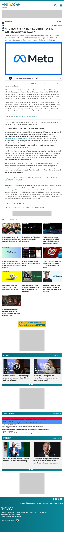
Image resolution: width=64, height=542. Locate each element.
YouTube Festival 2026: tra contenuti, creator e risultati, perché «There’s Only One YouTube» (24, 419)
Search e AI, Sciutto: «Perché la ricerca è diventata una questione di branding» (16, 459)
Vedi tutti (56, 355)
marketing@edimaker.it (14, 516)
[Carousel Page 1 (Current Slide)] (29, 384)
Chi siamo (22, 503)
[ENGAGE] (11, 4)
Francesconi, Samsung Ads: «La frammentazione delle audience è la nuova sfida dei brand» (45, 378)
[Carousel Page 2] (32, 384)
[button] (61, 5)
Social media (9, 21)
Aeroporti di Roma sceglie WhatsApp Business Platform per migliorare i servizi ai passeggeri (30, 288)
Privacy (39, 503)
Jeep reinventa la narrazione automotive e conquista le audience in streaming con (25, 429)
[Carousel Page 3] (34, 384)
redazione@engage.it (13, 514)
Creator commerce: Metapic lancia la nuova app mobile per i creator (31, 263)
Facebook (16, 207)
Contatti (45, 503)
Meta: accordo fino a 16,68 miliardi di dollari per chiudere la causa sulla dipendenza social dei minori (11, 264)
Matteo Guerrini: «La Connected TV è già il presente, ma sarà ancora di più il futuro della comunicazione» (16, 378)
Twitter (20, 138)
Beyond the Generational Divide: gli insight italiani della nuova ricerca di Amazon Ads (22, 426)
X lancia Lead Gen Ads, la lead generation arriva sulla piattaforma (31, 239)
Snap (25, 138)
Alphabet (8, 138)
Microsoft (15, 138)
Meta (48, 207)
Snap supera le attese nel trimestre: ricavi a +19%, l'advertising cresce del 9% (10, 287)
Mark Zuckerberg (37, 207)
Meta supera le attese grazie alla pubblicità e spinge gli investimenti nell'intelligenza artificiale (52, 288)
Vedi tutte (56, 438)
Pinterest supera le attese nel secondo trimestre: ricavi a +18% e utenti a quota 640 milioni (52, 264)
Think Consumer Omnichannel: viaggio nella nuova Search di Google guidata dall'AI (21, 423)
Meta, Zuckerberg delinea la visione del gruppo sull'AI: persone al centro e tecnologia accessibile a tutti (11, 312)
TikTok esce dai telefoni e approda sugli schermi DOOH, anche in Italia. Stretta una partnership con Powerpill (51, 240)
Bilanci (8, 207)
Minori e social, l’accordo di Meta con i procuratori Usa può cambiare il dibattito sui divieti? (11, 239)
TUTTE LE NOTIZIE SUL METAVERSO (25, 117)
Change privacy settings (56, 503)
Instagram (25, 207)
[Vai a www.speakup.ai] (60, 78)
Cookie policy (31, 503)
